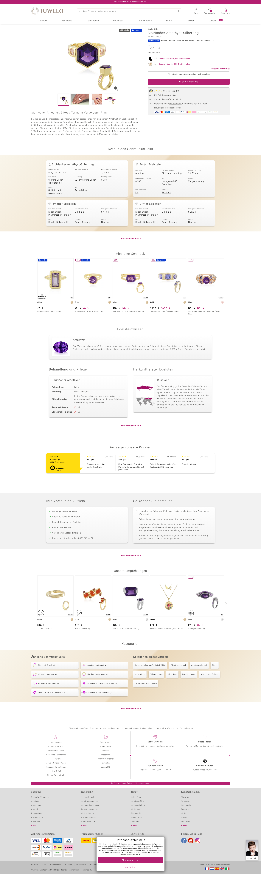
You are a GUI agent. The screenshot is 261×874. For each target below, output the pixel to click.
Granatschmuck (88, 821)
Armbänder (36, 805)
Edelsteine (67, 20)
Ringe (214, 665)
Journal (104, 767)
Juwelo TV (215, 20)
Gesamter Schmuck (40, 797)
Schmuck (42, 20)
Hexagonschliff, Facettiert (170, 183)
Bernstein (185, 809)
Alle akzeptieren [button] (130, 860)
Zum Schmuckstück (129, 238)
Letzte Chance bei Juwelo (146, 683)
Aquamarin (186, 805)
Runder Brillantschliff (59, 222)
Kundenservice (56, 742)
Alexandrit (185, 797)
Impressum (81, 865)
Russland (166, 192)
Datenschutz (55, 865)
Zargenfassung (196, 181)
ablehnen (137, 850)
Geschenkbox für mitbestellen (174, 64)
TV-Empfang (56, 759)
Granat (184, 817)
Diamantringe (37, 817)
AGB (44, 865)
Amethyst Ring (137, 801)
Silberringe (172, 674)
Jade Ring (135, 821)
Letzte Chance (145, 20)
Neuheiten (118, 20)
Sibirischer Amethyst (172, 173)
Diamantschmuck (89, 817)
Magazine (105, 755)
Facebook (184, 840)
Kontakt (93, 865)
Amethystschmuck (199, 665)
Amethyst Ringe (188, 674)
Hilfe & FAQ (56, 771)
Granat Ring (136, 817)
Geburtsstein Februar (210, 674)
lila (136, 192)
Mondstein (186, 821)
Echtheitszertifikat (56, 746)
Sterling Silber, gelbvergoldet (55, 181)
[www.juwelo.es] (217, 868)
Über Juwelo (105, 742)
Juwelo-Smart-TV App (56, 763)
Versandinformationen (56, 767)
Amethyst (140, 173)
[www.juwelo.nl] (212, 868)
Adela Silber (81, 190)
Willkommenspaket (56, 751)
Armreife (35, 809)
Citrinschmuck (87, 813)
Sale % (169, 20)
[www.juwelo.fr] (207, 868)
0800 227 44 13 (164, 770)
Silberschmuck (156, 674)
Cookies (68, 865)
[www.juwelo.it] (227, 868)
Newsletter (106, 763)
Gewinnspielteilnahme (56, 755)
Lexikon (191, 20)
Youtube (190, 840)
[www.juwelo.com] (222, 868)
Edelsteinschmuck (178, 665)
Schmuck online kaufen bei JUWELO (150, 665)
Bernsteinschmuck (89, 809)
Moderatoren (105, 746)
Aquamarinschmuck (90, 805)
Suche (178, 11)
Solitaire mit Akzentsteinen (55, 192)
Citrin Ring (136, 809)
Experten (106, 751)
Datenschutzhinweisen (129, 854)
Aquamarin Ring (138, 805)
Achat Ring (136, 797)
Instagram (197, 840)
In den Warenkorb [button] (188, 81)
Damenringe (140, 674)
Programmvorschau (105, 759)
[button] (196, 11)
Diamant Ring (137, 813)
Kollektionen (93, 20)
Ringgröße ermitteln (56, 775)
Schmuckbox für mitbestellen (174, 58)
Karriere (34, 865)
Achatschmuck (87, 797)
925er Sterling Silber (85, 180)
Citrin (183, 813)
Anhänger (35, 801)
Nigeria (105, 222)
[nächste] (225, 288)
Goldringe (35, 821)
